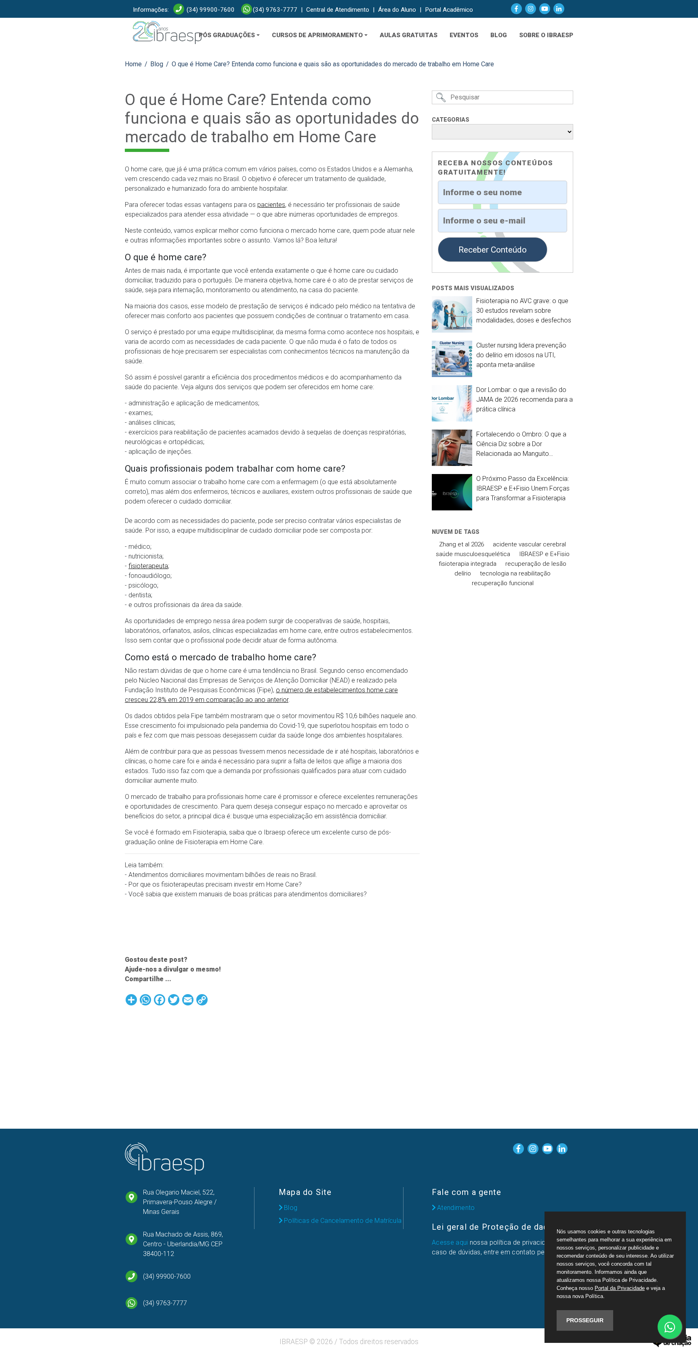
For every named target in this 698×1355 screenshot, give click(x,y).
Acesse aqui (450, 1242)
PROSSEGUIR (584, 1320)
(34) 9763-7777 (275, 9)
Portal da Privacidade (620, 1288)
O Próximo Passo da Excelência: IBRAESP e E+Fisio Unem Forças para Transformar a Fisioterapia (523, 488)
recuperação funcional (503, 583)
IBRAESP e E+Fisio (544, 554)
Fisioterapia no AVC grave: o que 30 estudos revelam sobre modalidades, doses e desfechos (523, 310)
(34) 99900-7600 (210, 9)
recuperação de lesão (535, 563)
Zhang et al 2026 (461, 544)
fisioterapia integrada (467, 563)
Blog (156, 64)
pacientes (271, 205)
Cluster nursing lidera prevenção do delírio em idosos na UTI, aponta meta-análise (521, 355)
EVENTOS (464, 35)
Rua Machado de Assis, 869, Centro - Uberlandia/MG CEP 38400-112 (183, 1244)
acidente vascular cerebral (529, 544)
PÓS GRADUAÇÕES (227, 35)
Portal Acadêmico (449, 9)
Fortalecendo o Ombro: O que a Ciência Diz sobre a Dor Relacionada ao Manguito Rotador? (521, 444)
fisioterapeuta (148, 566)
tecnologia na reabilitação (515, 573)
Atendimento (456, 1208)
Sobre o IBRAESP (546, 35)
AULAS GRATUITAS (408, 35)
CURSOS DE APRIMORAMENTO (317, 35)
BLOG (498, 35)
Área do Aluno (397, 9)
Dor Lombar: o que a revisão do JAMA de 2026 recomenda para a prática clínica (524, 399)
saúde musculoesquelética (473, 554)
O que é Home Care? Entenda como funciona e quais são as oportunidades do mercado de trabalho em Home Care (333, 64)
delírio (462, 573)
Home (133, 64)
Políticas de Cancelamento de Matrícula (343, 1220)
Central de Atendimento (337, 9)
